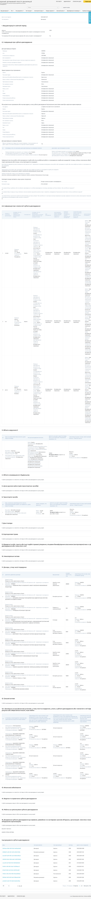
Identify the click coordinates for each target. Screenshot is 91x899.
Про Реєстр (59, 1)
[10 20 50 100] (6, 886)
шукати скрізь (66, 7)
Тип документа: (19, 10)
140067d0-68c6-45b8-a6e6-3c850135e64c (12, 859)
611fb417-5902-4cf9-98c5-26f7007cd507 (11, 870)
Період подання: (50, 10)
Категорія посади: (38, 10)
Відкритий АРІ (67, 1)
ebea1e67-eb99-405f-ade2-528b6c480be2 (12, 855)
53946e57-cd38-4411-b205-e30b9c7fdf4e (11, 852)
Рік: (12, 10)
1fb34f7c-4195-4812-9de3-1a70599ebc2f (11, 866)
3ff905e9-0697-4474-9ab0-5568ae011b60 (11, 877)
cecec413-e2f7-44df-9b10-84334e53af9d (11, 862)
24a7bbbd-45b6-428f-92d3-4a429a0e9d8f (12, 848)
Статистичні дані (77, 1)
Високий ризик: (60, 10)
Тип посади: (28, 10)
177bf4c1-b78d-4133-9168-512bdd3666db (11, 873)
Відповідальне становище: (73, 10)
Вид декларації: (4, 10)
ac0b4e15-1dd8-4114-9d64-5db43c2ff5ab (11, 880)
